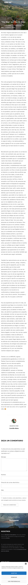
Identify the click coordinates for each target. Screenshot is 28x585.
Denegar (14, 577)
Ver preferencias (14, 581)
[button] (26, 563)
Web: (2, 490)
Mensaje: (3, 457)
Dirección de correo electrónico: (10, 482)
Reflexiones (18, 25)
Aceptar (14, 573)
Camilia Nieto (7, 25)
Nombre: (3, 474)
